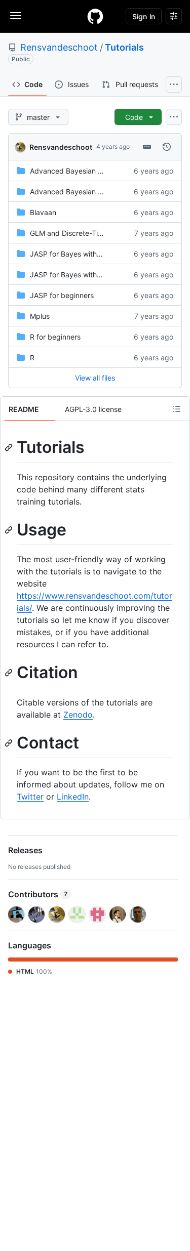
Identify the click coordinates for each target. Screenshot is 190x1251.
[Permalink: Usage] (10, 530)
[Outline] (176, 409)
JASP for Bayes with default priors (86, 253)
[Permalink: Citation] (10, 673)
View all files (95, 377)
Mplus (40, 316)
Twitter (30, 796)
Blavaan (43, 212)
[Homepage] (95, 16)
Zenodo (78, 715)
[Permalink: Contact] (10, 743)
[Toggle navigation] (15, 15)
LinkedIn (73, 796)
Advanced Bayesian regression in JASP (95, 170)
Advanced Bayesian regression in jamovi (96, 191)
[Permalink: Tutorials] (10, 447)
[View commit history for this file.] (166, 147)
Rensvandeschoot (59, 47)
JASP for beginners (62, 295)
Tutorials (124, 47)
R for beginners (55, 336)
